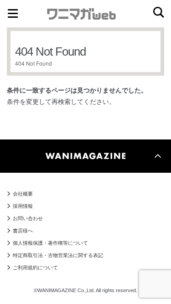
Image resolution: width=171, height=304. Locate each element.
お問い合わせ (28, 218)
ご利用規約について (35, 267)
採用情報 (23, 206)
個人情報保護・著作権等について (50, 243)
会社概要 (23, 193)
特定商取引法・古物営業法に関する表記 (58, 255)
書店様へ (23, 230)
